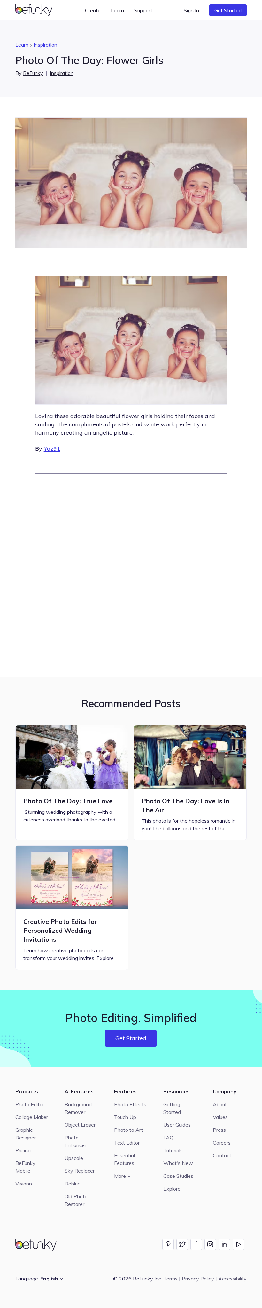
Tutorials (173, 1150)
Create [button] (93, 10)
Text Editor (127, 1142)
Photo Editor (29, 1104)
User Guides (177, 1125)
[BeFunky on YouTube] (238, 1244)
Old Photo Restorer (76, 1200)
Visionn (23, 1183)
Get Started (228, 10)
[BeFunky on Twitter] (182, 1244)
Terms (170, 1278)
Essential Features (124, 1159)
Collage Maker (31, 1117)
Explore (172, 1188)
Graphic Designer (25, 1134)
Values (220, 1117)
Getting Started (172, 1108)
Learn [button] (117, 10)
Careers (222, 1142)
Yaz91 (52, 448)
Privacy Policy (198, 1278)
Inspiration (45, 45)
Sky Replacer (80, 1171)
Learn (21, 45)
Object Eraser (80, 1125)
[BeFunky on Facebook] (196, 1244)
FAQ (168, 1137)
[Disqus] (131, 574)
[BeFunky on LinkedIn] (224, 1244)
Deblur (72, 1183)
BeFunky (33, 73)
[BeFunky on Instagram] (210, 1244)
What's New (178, 1163)
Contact (222, 1155)
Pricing (23, 1150)
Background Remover (78, 1108)
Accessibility (232, 1278)
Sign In (191, 10)
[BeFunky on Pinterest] (168, 1244)
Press (219, 1130)
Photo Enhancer (75, 1141)
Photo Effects (130, 1104)
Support (143, 10)
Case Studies (178, 1176)
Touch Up (125, 1117)
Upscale (74, 1158)
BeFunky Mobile (25, 1167)
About (220, 1104)
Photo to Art (128, 1130)
